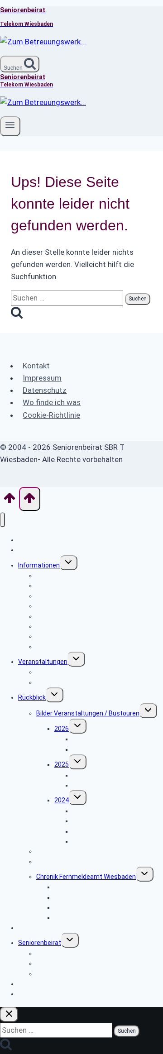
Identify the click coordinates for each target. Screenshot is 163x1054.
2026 (61, 728)
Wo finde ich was (52, 402)
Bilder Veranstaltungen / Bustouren (87, 713)
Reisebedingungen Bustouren (79, 682)
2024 (61, 800)
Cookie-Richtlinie (51, 415)
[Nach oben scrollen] (9, 501)
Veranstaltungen (42, 661)
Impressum (42, 377)
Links (25, 927)
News (26, 549)
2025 (61, 764)
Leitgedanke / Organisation (75, 974)
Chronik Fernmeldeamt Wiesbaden (86, 876)
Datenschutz (45, 390)
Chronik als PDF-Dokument (92, 917)
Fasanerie (86, 749)
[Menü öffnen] (10, 126)
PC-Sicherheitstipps (65, 646)
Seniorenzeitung (60, 861)
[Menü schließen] (2, 519)
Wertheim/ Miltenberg (104, 821)
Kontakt (36, 365)
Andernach (88, 785)
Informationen (39, 565)
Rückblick (32, 697)
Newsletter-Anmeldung (52, 993)
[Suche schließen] (9, 1014)
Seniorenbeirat (39, 942)
